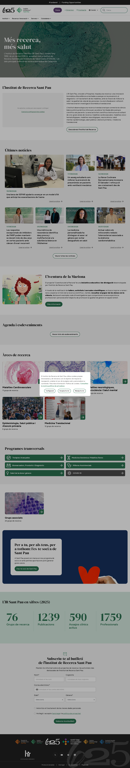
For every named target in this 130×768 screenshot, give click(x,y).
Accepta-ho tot (64, 391)
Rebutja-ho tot (79, 391)
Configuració (50, 391)
